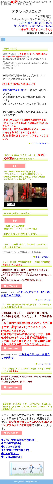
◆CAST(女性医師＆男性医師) (19, 439)
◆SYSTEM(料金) (12, 443)
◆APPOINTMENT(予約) (16, 450)
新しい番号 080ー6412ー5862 (33, 25)
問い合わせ (26, 468)
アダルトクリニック (27, 11)
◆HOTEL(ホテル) (11, 456)
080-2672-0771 (43, 22)
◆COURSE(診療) (11, 446)
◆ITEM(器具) (10, 453)
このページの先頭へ (43, 257)
